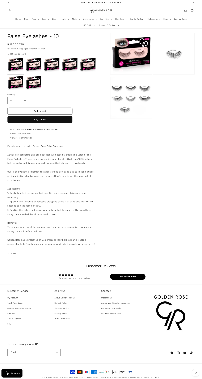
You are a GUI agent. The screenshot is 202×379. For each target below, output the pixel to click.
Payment (11, 313)
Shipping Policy (61, 308)
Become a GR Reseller (111, 308)
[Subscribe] (57, 352)
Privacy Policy (61, 313)
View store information (21, 138)
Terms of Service (62, 318)
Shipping (22, 49)
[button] (10, 10)
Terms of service (120, 377)
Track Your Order (15, 303)
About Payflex (14, 318)
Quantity (11, 94)
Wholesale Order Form (111, 313)
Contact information (152, 377)
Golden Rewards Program (19, 308)
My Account (12, 298)
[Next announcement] (193, 3)
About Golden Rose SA (65, 298)
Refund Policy (60, 303)
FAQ (9, 324)
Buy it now (40, 119)
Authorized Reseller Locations (115, 303)
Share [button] (13, 253)
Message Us (106, 298)
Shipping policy (136, 377)
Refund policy (92, 377)
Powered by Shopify (77, 377)
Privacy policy (106, 377)
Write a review (128, 276)
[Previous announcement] (8, 3)
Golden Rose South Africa (58, 377)
